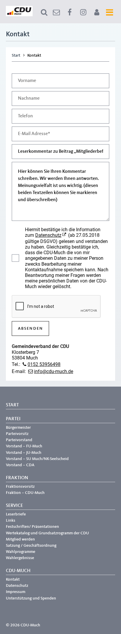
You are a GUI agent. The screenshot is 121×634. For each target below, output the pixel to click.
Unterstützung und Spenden (31, 598)
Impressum (15, 592)
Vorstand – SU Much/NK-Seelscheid (37, 459)
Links (10, 520)
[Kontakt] (56, 12)
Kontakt (13, 579)
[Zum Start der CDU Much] (19, 15)
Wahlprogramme (20, 552)
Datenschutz (48, 235)
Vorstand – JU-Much (23, 453)
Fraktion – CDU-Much (25, 493)
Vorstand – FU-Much (24, 446)
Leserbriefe (16, 514)
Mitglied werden (20, 539)
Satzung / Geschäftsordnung (31, 545)
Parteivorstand (19, 440)
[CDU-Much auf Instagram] (83, 12)
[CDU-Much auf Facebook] (69, 12)
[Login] (96, 12)
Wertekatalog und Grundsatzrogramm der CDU (47, 533)
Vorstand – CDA (20, 465)
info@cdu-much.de (53, 371)
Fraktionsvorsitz (20, 486)
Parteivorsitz (17, 434)
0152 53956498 (44, 364)
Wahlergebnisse (20, 558)
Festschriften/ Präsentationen (32, 527)
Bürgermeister (18, 428)
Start (16, 55)
